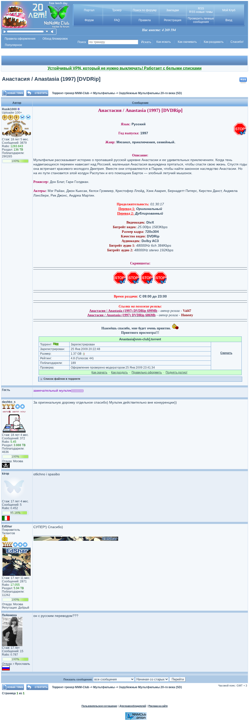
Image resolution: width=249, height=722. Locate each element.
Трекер (117, 10)
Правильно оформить (147, 372)
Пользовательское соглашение (99, 705)
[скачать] (47, 31)
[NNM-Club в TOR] (136, 718)
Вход (228, 20)
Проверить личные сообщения (201, 20)
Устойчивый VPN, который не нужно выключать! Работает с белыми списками (125, 68)
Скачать (226, 353)
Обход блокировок (55, 38)
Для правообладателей (132, 705)
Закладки (172, 10)
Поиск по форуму (145, 10)
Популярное (13, 45)
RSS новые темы (201, 12)
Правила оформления (20, 38)
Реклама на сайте (158, 705)
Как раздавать (213, 42)
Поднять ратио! (176, 372)
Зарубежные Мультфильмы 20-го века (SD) (150, 93)
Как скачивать (187, 42)
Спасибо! (237, 42)
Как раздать (119, 372)
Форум (89, 20)
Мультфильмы (104, 93)
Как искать (163, 42)
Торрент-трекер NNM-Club (70, 93)
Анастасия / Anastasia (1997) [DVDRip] (51, 79)
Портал (89, 10)
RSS (201, 8)
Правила (145, 20)
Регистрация (172, 20)
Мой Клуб (228, 10)
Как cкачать (99, 372)
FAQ (117, 20)
